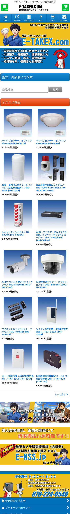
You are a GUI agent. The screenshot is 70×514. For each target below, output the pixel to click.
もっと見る (60, 394)
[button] (4, 7)
